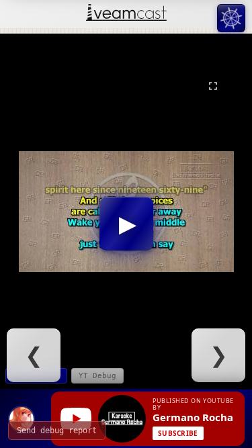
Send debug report (57, 430)
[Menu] (231, 18)
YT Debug (97, 375)
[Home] (126, 14)
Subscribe (178, 433)
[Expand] (213, 86)
